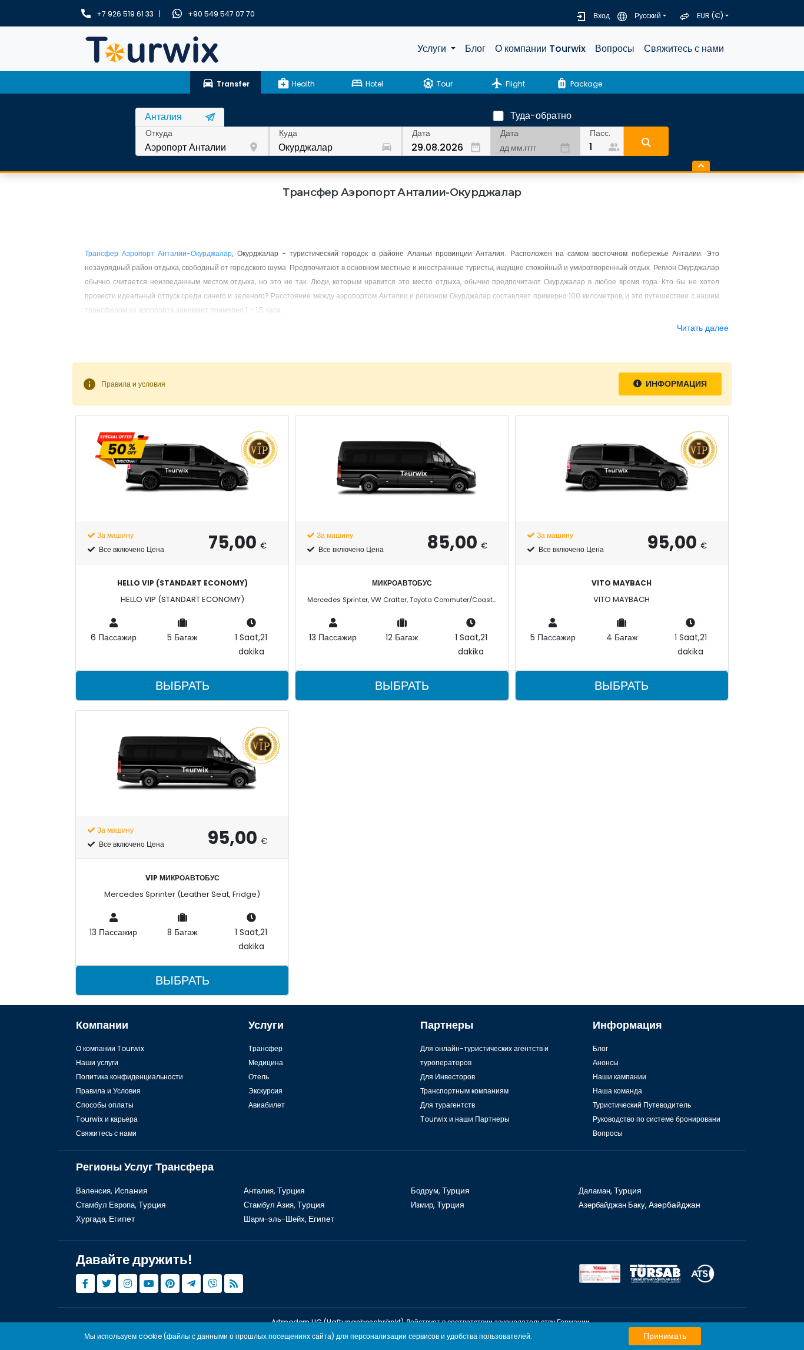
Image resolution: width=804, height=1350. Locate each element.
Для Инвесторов (447, 1077)
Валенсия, (112, 1190)
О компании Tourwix (540, 48)
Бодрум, (440, 1190)
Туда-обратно (541, 115)
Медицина (265, 1063)
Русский (647, 16)
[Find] (646, 141)
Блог (475, 48)
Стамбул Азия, (284, 1205)
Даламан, (610, 1190)
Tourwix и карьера (107, 1119)
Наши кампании (619, 1077)
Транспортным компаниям (464, 1091)
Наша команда (617, 1091)
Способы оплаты (105, 1105)
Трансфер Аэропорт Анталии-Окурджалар (158, 253)
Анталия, (274, 1190)
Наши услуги (97, 1063)
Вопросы (614, 48)
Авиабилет (266, 1105)
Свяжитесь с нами (684, 48)
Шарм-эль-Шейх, (289, 1219)
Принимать (664, 1336)
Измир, (437, 1205)
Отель (258, 1077)
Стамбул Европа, (121, 1205)
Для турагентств (447, 1105)
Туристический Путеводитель (642, 1105)
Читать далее (703, 328)
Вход (601, 16)
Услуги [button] (432, 48)
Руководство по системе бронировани (656, 1119)
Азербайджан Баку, (639, 1205)
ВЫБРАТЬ (182, 685)
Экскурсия (265, 1091)
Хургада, (105, 1219)
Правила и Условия (108, 1091)
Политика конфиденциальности (129, 1077)
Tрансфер (265, 1048)
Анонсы (606, 1063)
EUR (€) (710, 16)
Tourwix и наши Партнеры (465, 1119)
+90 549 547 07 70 (221, 14)
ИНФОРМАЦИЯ (675, 384)
